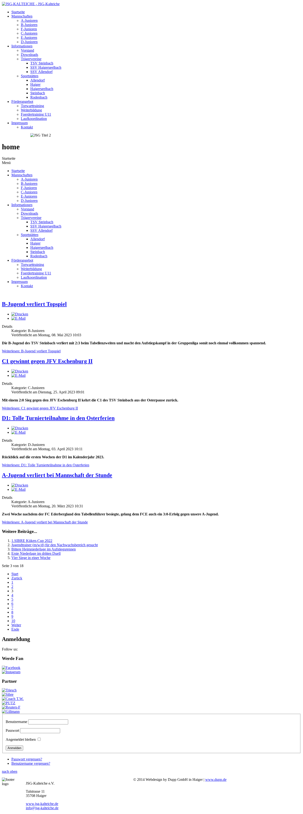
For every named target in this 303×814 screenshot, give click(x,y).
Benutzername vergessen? (30, 763)
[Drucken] (19, 314)
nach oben (9, 771)
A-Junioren (29, 20)
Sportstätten (29, 76)
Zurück (16, 578)
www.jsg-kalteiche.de (42, 804)
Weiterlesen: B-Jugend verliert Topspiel (31, 351)
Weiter (16, 625)
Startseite (18, 12)
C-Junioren (29, 33)
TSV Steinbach (41, 63)
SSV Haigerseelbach (45, 67)
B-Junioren (29, 25)
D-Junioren (29, 42)
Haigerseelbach (41, 89)
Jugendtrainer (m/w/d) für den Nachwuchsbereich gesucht (54, 545)
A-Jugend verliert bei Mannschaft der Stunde (57, 475)
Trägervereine (31, 59)
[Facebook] (11, 668)
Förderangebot (22, 102)
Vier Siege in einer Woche (30, 558)
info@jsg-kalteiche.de (42, 808)
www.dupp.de (216, 780)
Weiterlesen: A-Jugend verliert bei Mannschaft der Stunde (45, 522)
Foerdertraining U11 (36, 114)
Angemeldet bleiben (21, 739)
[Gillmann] (11, 711)
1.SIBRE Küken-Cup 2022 (31, 541)
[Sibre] (7, 694)
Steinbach (37, 93)
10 (13, 621)
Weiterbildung (31, 110)
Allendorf (37, 80)
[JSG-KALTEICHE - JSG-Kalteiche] (31, 4)
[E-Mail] (18, 318)
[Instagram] (11, 672)
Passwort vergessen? (26, 759)
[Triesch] (9, 690)
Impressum (19, 123)
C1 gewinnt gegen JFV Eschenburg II (47, 361)
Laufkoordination (34, 119)
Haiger (35, 84)
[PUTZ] (8, 703)
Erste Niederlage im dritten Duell (36, 553)
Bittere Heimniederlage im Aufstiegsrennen (43, 549)
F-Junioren (29, 29)
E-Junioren (29, 38)
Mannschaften (21, 16)
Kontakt (27, 127)
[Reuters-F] (11, 707)
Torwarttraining (32, 106)
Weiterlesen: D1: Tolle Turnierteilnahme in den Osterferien (45, 465)
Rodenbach (38, 97)
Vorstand (27, 50)
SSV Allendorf (41, 72)
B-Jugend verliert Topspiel (34, 304)
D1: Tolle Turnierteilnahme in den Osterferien (58, 418)
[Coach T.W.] (13, 699)
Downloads (29, 55)
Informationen (21, 46)
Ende (15, 629)
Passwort (12, 730)
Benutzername (16, 722)
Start (14, 574)
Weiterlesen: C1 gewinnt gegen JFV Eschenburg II (40, 408)
